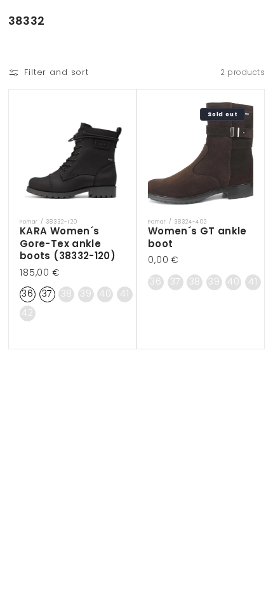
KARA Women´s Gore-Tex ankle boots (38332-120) (68, 243)
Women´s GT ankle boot (197, 237)
